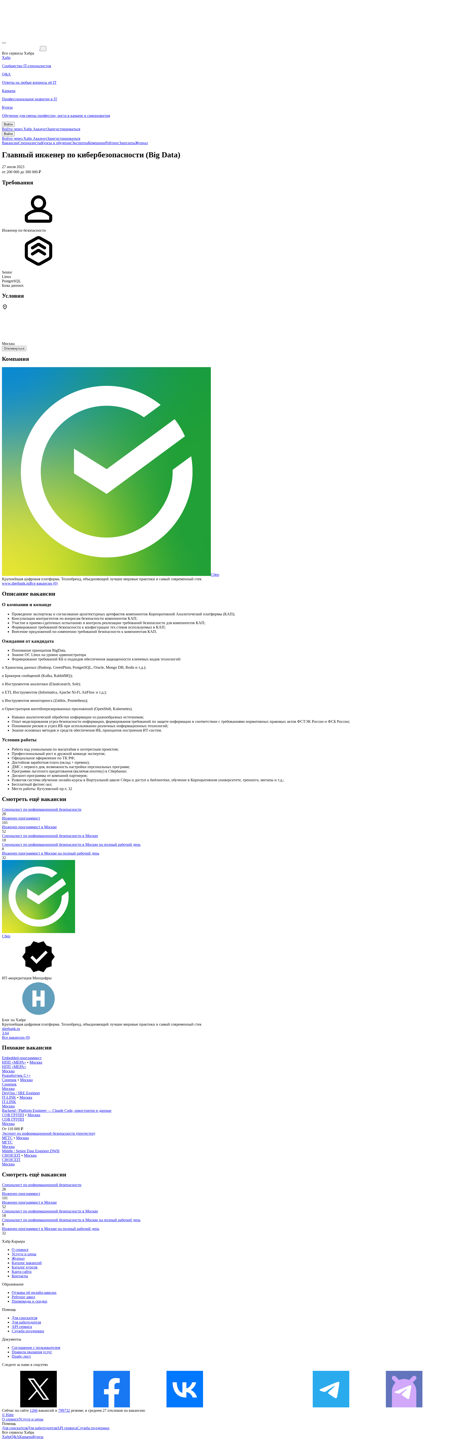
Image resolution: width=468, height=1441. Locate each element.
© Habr (8, 1415)
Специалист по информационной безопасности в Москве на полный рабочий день (71, 844)
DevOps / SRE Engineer (21, 1093)
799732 (64, 1410)
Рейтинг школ (23, 1297)
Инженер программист (21, 818)
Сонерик (9, 1080)
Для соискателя (24, 1318)
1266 (34, 1410)
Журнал (141, 143)
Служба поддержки (28, 1331)
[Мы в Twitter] (38, 1406)
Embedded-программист (22, 1058)
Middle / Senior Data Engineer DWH (30, 1151)
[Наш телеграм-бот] (404, 1406)
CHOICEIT (11, 1155)
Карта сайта (21, 1271)
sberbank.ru (11, 1029)
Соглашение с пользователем (36, 1348)
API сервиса (22, 1327)
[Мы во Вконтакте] (184, 1406)
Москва (35, 1062)
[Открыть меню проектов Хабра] (4, 43)
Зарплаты (127, 143)
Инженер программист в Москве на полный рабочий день (50, 853)
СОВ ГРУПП (13, 1115)
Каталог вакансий (27, 1263)
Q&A (14, 1437)
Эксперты (79, 143)
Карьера (26, 1437)
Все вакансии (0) (43, 583)
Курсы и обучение (56, 143)
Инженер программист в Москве (29, 827)
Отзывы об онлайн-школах (34, 1292)
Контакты (20, 1276)
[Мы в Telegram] (331, 1406)
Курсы (38, 1437)
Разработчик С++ (16, 1075)
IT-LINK (9, 1097)
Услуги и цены (24, 1254)
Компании (96, 143)
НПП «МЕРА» (14, 1062)
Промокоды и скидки (29, 1301)
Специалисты (29, 143)
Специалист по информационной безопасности (41, 809)
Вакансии (10, 143)
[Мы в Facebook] (111, 1406)
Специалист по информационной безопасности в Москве (50, 836)
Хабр (6, 1437)
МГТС (7, 1138)
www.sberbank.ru (15, 583)
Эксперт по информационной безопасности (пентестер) (48, 1133)
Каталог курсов (25, 1267)
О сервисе (20, 1250)
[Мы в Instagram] (257, 1406)
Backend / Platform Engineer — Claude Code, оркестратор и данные (56, 1110)
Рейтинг (112, 143)
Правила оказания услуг (32, 1352)
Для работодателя (26, 1322)
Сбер (215, 575)
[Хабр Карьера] (21, 48)
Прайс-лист (21, 1356)
